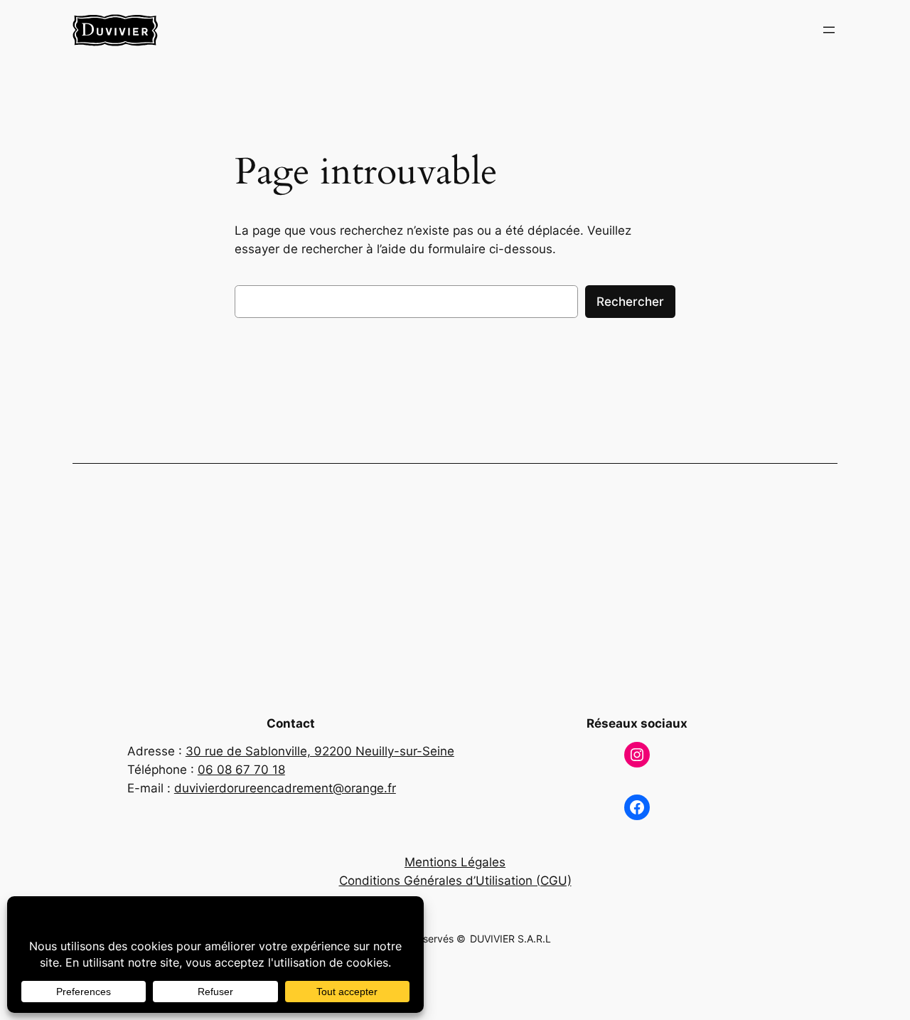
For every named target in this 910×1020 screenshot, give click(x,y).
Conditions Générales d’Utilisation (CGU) (455, 880)
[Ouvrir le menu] (828, 29)
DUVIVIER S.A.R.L (510, 939)
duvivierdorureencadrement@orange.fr (285, 788)
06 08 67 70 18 (241, 770)
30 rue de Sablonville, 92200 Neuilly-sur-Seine (320, 751)
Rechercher (630, 301)
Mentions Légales (455, 862)
